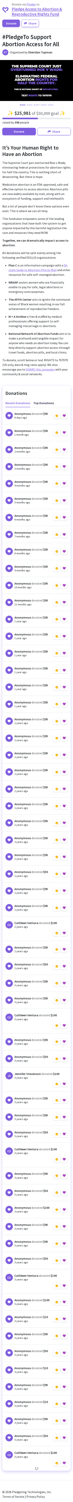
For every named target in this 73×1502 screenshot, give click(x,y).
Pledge (31, 4)
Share (32, 23)
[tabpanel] (36, 939)
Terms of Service (13, 1497)
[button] (6, 80)
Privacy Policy (35, 1497)
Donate (11, 23)
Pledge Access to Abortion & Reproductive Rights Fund (37, 11)
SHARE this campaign (40, 369)
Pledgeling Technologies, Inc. (31, 1492)
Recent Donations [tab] (17, 403)
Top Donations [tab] (43, 403)
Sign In (60, 415)
